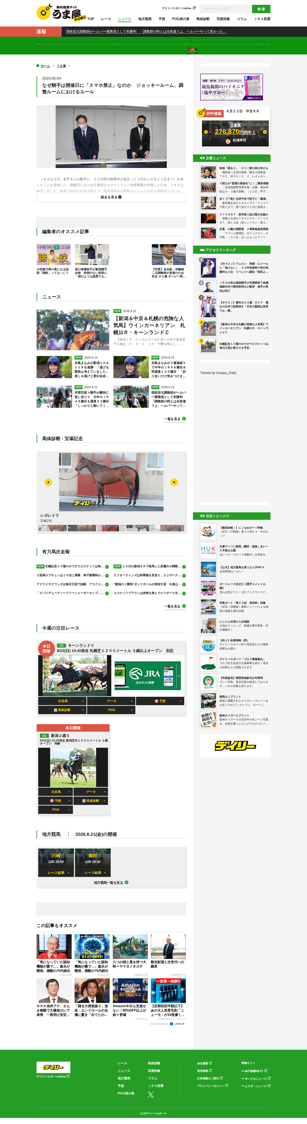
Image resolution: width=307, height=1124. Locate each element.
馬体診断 (203, 19)
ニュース (124, 19)
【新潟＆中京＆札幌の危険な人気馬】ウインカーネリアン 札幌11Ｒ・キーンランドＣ (149, 325)
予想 (162, 19)
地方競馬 (145, 19)
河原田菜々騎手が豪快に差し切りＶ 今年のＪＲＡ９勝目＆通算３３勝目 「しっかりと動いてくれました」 (92, 399)
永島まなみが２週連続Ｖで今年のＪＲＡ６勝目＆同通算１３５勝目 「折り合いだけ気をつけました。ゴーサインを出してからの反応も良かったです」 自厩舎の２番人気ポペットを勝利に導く (168, 369)
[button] (174, 482)
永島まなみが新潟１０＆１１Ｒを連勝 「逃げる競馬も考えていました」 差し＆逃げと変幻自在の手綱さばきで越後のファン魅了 (92, 369)
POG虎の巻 (180, 19)
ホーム (45, 66)
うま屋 (61, 66)
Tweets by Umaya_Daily (218, 373)
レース (106, 19)
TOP (90, 19)
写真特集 (223, 19)
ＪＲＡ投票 (262, 19)
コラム (242, 19)
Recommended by (159, 1024)
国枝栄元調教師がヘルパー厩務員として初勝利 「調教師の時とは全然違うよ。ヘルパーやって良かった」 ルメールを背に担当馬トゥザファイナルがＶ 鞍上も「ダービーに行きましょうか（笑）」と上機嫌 (168, 399)
